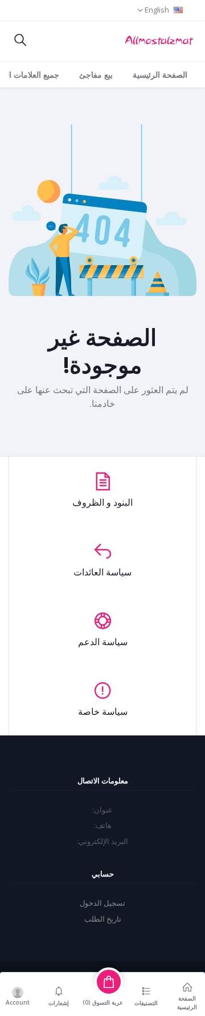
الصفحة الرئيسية (160, 74)
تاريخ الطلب (102, 919)
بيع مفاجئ (96, 74)
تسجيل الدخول (102, 903)
